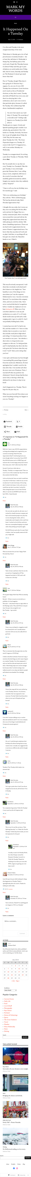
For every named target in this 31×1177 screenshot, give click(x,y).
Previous (6, 410)
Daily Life (7, 1001)
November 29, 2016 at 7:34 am (18, 898)
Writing (6, 1031)
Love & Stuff (8, 1006)
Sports (6, 1017)
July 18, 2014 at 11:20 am (14, 763)
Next (26, 410)
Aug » (17, 981)
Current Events (9, 999)
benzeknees (10, 801)
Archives (6, 988)
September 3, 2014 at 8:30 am (18, 823)
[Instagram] (17, 2)
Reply (4, 500)
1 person (10, 889)
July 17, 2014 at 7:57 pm (14, 547)
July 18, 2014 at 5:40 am (14, 713)
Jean (9, 588)
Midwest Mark (12, 945)
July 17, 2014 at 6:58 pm (14, 445)
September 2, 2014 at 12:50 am (16, 803)
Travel (6, 1022)
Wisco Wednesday (9, 1026)
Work (15, 23)
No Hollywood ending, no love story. (14, 1149)
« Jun (13, 981)
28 (8, 978)
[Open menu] (15, 17)
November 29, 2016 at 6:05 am (16, 874)
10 (19, 969)
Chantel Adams (11, 872)
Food (5, 1003)
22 (12, 975)
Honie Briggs (11, 545)
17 (19, 972)
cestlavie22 (10, 711)
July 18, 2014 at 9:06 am (16, 566)
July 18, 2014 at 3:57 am (14, 646)
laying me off (10, 309)
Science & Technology (11, 1015)
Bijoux (9, 644)
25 (23, 975)
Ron (9, 443)
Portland (7, 1013)
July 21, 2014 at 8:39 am (16, 782)
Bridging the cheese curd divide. (12, 1095)
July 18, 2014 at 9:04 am (16, 506)
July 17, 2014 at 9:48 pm (14, 590)
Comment (22, 933)
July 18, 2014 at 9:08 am (16, 685)
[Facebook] (14, 2)
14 (8, 972)
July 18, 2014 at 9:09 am (16, 737)
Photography (8, 1008)
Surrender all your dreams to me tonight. (15, 1069)
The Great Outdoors (10, 1019)
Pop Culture (8, 1010)
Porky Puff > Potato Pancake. (12, 1122)
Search (4, 1035)
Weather (6, 1024)
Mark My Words (15, 9)
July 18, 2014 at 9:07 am (16, 623)
